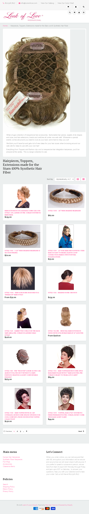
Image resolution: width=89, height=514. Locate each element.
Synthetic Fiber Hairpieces (12, 459)
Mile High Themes (51, 505)
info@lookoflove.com (29, 3)
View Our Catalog (47, 3)
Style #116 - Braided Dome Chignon (62, 292)
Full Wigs (6, 462)
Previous (9, 431)
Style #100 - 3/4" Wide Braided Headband (64, 211)
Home (5, 26)
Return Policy (8, 489)
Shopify (35, 505)
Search (5, 484)
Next (80, 431)
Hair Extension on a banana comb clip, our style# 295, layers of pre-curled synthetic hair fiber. (23, 213)
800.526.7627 (10, 3)
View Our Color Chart (66, 3)
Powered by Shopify (65, 505)
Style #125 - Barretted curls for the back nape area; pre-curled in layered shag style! (22, 333)
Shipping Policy (9, 487)
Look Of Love (26, 505)
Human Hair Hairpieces (11, 457)
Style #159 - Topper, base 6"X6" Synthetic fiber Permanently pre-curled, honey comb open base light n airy (66, 415)
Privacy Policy (8, 491)
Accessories (7, 464)
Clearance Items (9, 466)
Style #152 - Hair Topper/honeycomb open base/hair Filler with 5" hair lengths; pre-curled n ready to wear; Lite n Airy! (65, 373)
